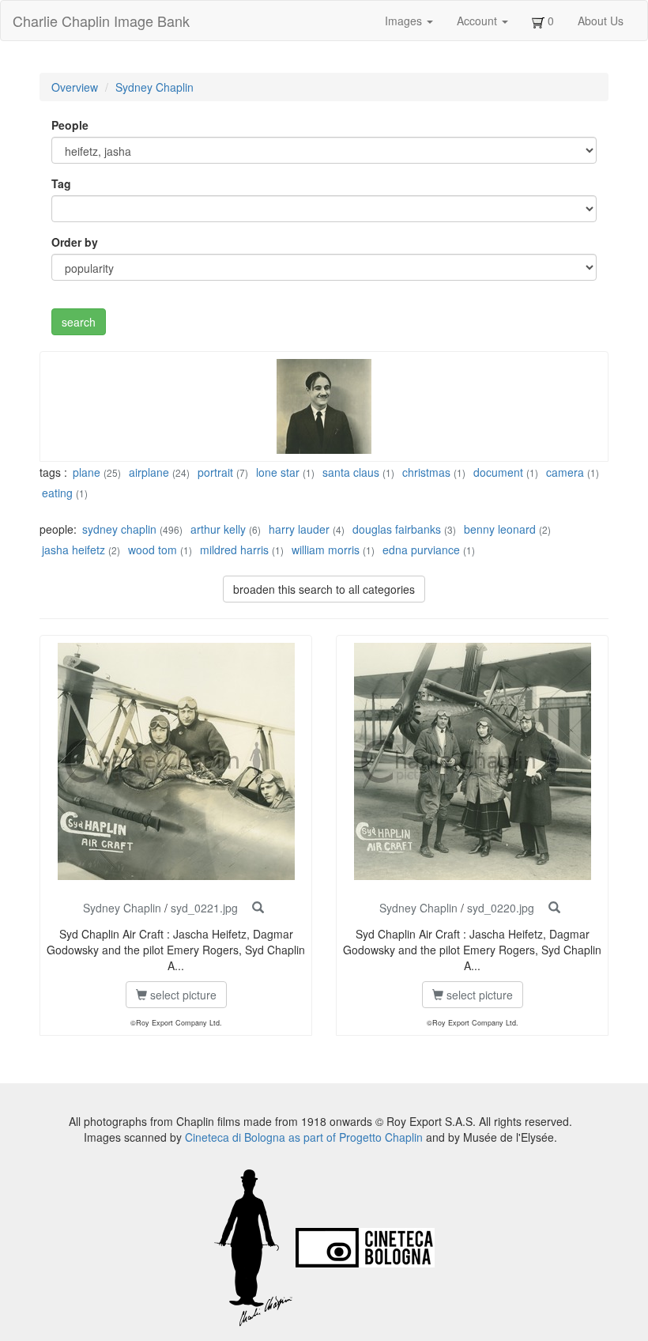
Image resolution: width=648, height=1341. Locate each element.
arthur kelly (218, 529)
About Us (601, 20)
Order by (74, 242)
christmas (426, 472)
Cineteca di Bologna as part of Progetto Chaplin (304, 1137)
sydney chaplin (119, 529)
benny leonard (500, 529)
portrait (215, 472)
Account (478, 20)
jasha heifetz (73, 549)
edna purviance (421, 549)
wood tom (152, 549)
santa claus (350, 472)
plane (86, 472)
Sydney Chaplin (154, 87)
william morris (326, 549)
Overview (74, 87)
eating (57, 493)
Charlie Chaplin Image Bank (101, 20)
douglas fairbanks (396, 529)
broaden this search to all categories (324, 589)
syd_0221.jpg (204, 908)
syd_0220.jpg (500, 908)
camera (565, 472)
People (70, 125)
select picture (182, 995)
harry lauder (299, 529)
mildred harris (234, 549)
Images (405, 20)
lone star (278, 472)
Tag (61, 183)
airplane (149, 472)
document (498, 472)
